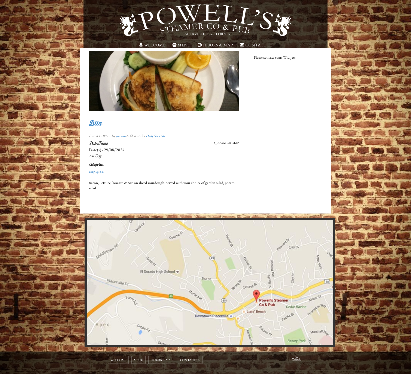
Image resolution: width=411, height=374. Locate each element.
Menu (184, 45)
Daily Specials (155, 136)
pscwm (121, 136)
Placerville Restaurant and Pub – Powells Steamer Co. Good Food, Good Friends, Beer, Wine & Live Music (205, 20)
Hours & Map (218, 45)
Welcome (154, 45)
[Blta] (164, 81)
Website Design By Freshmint (296, 359)
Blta (95, 123)
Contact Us (259, 45)
